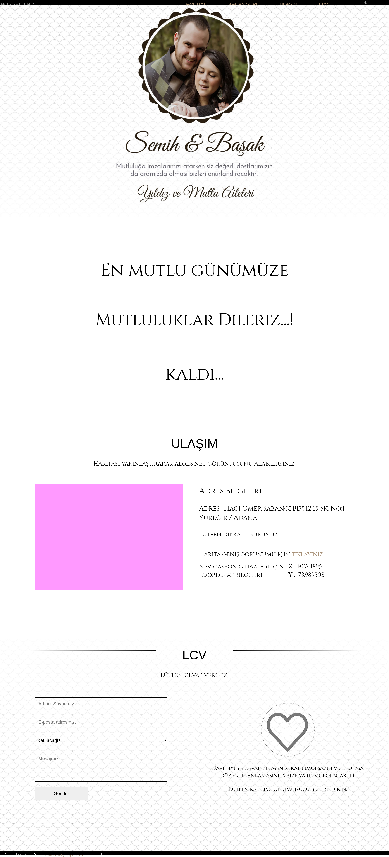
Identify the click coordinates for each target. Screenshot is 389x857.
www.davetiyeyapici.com (64, 855)
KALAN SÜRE (243, 4)
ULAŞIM (288, 4)
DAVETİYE (195, 4)
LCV (323, 4)
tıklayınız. (308, 553)
